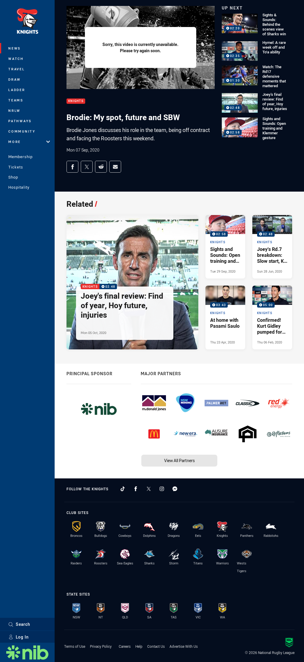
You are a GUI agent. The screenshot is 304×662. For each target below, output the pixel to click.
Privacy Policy (101, 646)
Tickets (15, 167)
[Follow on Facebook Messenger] (174, 488)
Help (138, 646)
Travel (16, 69)
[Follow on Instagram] (161, 488)
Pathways (20, 121)
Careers (125, 646)
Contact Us (156, 646)
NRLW (14, 110)
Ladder (16, 89)
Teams (15, 100)
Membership (20, 156)
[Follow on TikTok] (122, 488)
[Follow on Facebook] (135, 488)
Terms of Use (74, 646)
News (14, 48)
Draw (14, 79)
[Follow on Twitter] (148, 488)
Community (22, 131)
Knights (75, 101)
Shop (13, 177)
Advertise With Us (184, 646)
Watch (16, 58)
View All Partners (179, 460)
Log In (22, 637)
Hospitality (18, 187)
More (14, 141)
